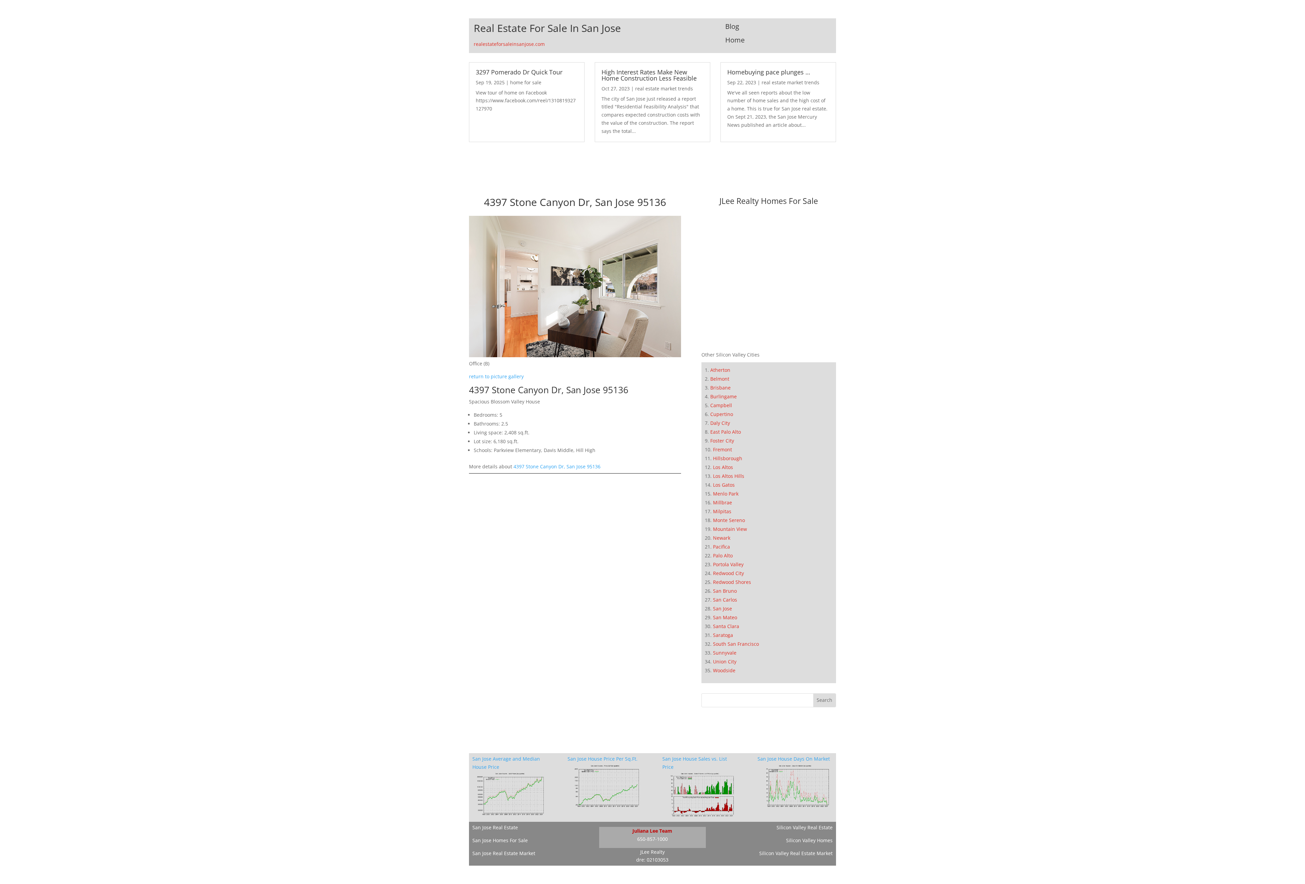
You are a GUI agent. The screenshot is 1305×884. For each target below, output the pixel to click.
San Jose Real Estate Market (503, 853)
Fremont (722, 449)
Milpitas (722, 511)
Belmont (719, 379)
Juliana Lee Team (652, 831)
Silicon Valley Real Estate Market (796, 853)
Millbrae (722, 502)
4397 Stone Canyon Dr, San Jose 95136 (557, 466)
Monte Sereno (729, 520)
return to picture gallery (496, 376)
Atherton (720, 370)
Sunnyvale (724, 652)
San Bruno (725, 591)
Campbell (721, 405)
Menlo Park (725, 493)
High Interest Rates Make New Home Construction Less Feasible (649, 75)
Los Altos (723, 467)
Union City (724, 661)
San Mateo (725, 617)
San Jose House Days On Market (794, 759)
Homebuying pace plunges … (768, 72)
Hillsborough (727, 458)
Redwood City (728, 573)
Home (735, 40)
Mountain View (730, 529)
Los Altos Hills (728, 476)
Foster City (722, 440)
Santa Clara (726, 626)
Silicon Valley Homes (809, 840)
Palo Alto (723, 555)
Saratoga (723, 635)
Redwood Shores (732, 582)
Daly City (720, 423)
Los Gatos (724, 485)
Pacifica (721, 546)
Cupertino (721, 414)
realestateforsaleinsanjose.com (509, 44)
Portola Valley (728, 564)
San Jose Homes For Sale (500, 840)
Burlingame (723, 396)
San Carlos (725, 599)
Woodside (724, 670)
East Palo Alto (725, 432)
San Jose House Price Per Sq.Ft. (603, 759)
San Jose (722, 608)
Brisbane (720, 387)
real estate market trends (664, 88)
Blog (732, 26)
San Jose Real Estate (495, 827)
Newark (721, 538)
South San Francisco (736, 644)
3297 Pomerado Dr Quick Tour (519, 72)
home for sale (525, 82)
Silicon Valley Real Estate (805, 827)
